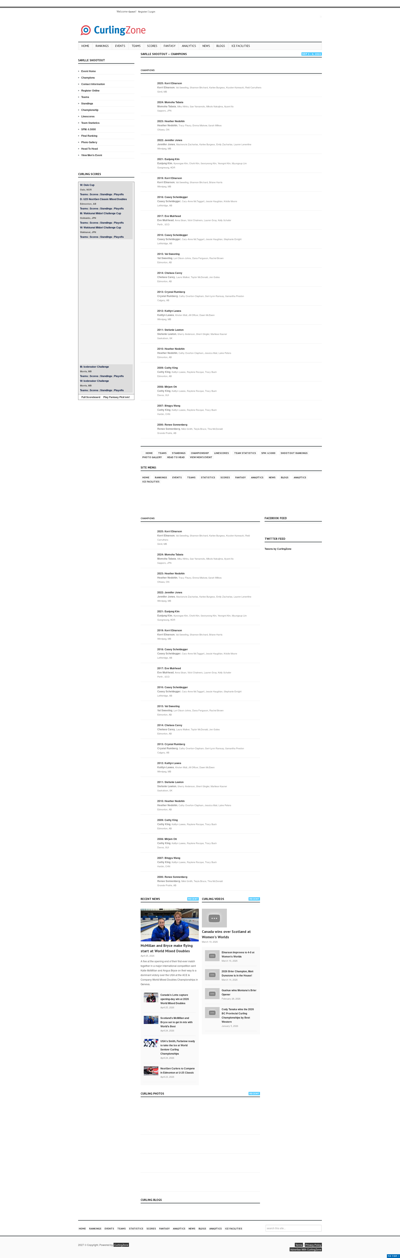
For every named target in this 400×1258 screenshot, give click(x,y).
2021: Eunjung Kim (168, 159)
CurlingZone (121, 1245)
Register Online (90, 90)
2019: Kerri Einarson (169, 178)
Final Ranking (89, 136)
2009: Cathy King (167, 368)
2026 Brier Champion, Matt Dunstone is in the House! (237, 973)
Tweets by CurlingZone (278, 549)
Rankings (102, 46)
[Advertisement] (106, 301)
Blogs (220, 46)
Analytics (189, 46)
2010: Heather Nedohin (171, 349)
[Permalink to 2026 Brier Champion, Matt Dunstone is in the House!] (212, 974)
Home (85, 46)
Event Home (88, 71)
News (206, 46)
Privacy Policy (313, 1245)
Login (152, 11)
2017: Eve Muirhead (169, 216)
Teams (136, 46)
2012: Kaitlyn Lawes (169, 311)
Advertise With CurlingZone (305, 1249)
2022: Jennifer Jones (169, 140)
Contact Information (93, 84)
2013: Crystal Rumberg (171, 292)
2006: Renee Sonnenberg (172, 424)
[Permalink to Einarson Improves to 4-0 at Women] (212, 955)
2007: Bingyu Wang (168, 405)
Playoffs (119, 194)
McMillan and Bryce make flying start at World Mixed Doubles (167, 948)
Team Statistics (90, 123)
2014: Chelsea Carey (169, 273)
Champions (88, 77)
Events (120, 46)
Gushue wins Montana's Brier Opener (239, 992)
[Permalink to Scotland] (151, 1019)
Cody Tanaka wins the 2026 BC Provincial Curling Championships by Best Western (238, 1015)
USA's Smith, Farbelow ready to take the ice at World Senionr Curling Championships (177, 1047)
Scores (152, 46)
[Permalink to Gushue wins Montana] (212, 993)
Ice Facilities (240, 46)
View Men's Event (91, 155)
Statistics (208, 477)
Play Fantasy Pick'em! (116, 397)
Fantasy (169, 46)
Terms (298, 1245)
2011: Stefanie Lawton (170, 330)
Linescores (88, 116)
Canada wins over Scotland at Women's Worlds (226, 934)
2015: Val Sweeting (168, 254)
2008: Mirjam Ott (167, 386)
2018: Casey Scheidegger (172, 197)
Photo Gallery (89, 142)
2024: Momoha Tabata (170, 102)
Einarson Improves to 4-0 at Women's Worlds (238, 954)
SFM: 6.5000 (88, 129)
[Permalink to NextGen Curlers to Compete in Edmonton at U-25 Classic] (151, 1070)
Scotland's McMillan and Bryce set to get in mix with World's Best (176, 1022)
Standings (87, 103)
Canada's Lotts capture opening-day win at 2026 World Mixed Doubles (174, 999)
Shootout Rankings (294, 453)
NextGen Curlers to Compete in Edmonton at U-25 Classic (177, 1070)
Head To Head (89, 148)
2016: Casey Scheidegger (172, 235)
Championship (89, 110)
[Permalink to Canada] (151, 997)
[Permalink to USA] (151, 1042)
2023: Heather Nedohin (171, 121)
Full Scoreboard (90, 397)
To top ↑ (393, 1256)
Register (142, 11)
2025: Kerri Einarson (169, 83)
